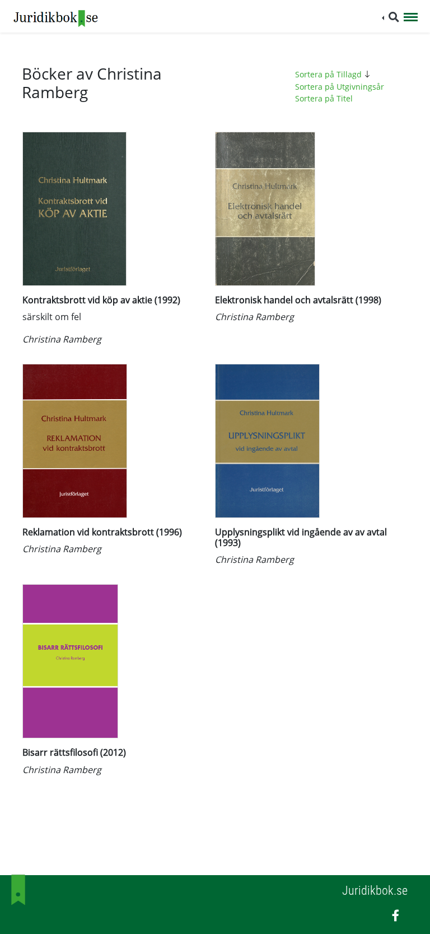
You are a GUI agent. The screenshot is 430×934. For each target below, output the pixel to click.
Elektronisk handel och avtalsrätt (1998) (298, 300)
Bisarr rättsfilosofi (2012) (74, 752)
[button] (390, 17)
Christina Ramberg (61, 339)
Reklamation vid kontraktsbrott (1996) (102, 532)
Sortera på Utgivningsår (339, 86)
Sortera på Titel (324, 98)
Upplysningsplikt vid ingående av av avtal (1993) (301, 537)
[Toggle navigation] (410, 18)
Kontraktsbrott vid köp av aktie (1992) (101, 300)
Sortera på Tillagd (329, 74)
